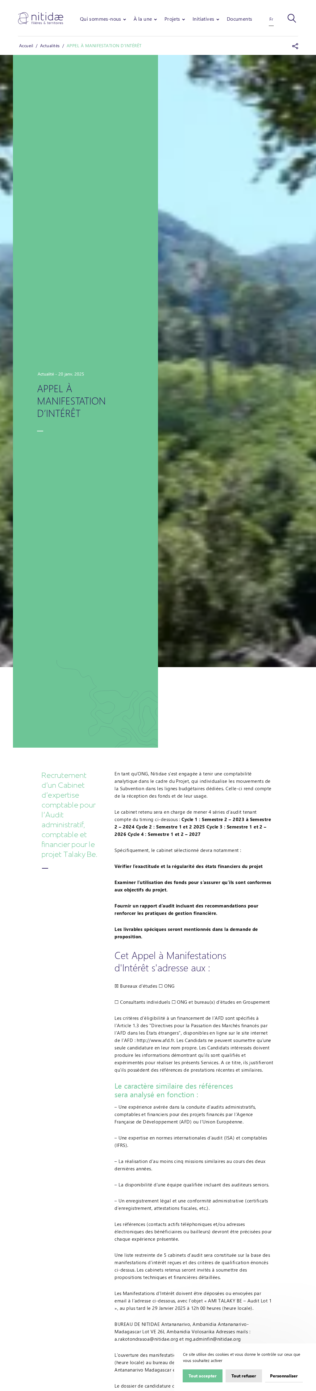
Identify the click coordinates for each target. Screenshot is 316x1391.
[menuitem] (103, 18)
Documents (239, 18)
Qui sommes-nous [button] (100, 18)
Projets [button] (172, 18)
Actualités (50, 45)
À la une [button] (143, 18)
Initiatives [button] (203, 18)
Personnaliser (284, 1375)
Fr (271, 19)
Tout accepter (203, 1375)
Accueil (26, 45)
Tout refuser (243, 1375)
